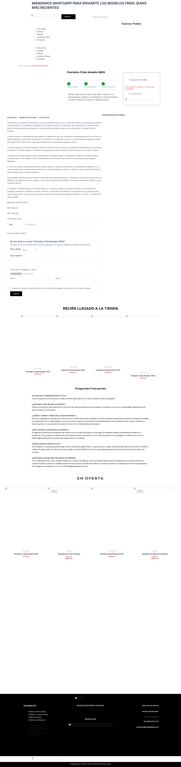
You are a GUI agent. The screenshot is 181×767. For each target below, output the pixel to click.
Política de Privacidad (37, 712)
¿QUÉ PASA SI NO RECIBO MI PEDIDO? (48, 404)
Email (58, 278)
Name (13, 278)
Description (12, 117)
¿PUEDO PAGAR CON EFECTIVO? (46, 444)
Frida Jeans (41, 29)
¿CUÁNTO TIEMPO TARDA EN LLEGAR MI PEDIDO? (54, 416)
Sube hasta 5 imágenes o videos (23, 270)
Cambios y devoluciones (38, 714)
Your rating (15, 249)
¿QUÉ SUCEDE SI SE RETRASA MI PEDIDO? (50, 430)
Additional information (28, 117)
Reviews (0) (44, 117)
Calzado (40, 31)
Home (20, 66)
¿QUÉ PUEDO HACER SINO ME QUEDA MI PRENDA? (54, 458)
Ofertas (40, 34)
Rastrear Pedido (131, 23)
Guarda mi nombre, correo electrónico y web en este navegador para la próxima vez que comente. (51, 288)
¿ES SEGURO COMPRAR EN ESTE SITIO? (49, 396)
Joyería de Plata (43, 37)
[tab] (12, 117)
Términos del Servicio (37, 720)
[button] (106, 21)
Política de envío (35, 717)
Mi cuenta (41, 40)
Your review (16, 255)
